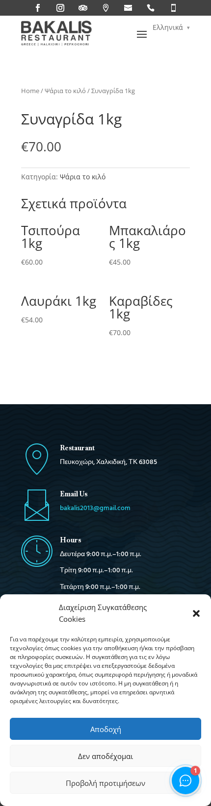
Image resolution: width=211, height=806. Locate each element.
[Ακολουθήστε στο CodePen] (150, 8)
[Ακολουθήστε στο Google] (105, 8)
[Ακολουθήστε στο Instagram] (60, 8)
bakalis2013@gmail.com (95, 508)
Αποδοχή (105, 729)
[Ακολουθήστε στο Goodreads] (128, 8)
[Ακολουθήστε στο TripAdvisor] (83, 8)
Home (30, 90)
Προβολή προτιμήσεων (105, 783)
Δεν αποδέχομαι (105, 756)
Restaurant (77, 447)
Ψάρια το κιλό (65, 90)
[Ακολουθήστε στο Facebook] (38, 8)
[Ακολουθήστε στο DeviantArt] (173, 8)
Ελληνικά (168, 27)
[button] (196, 613)
